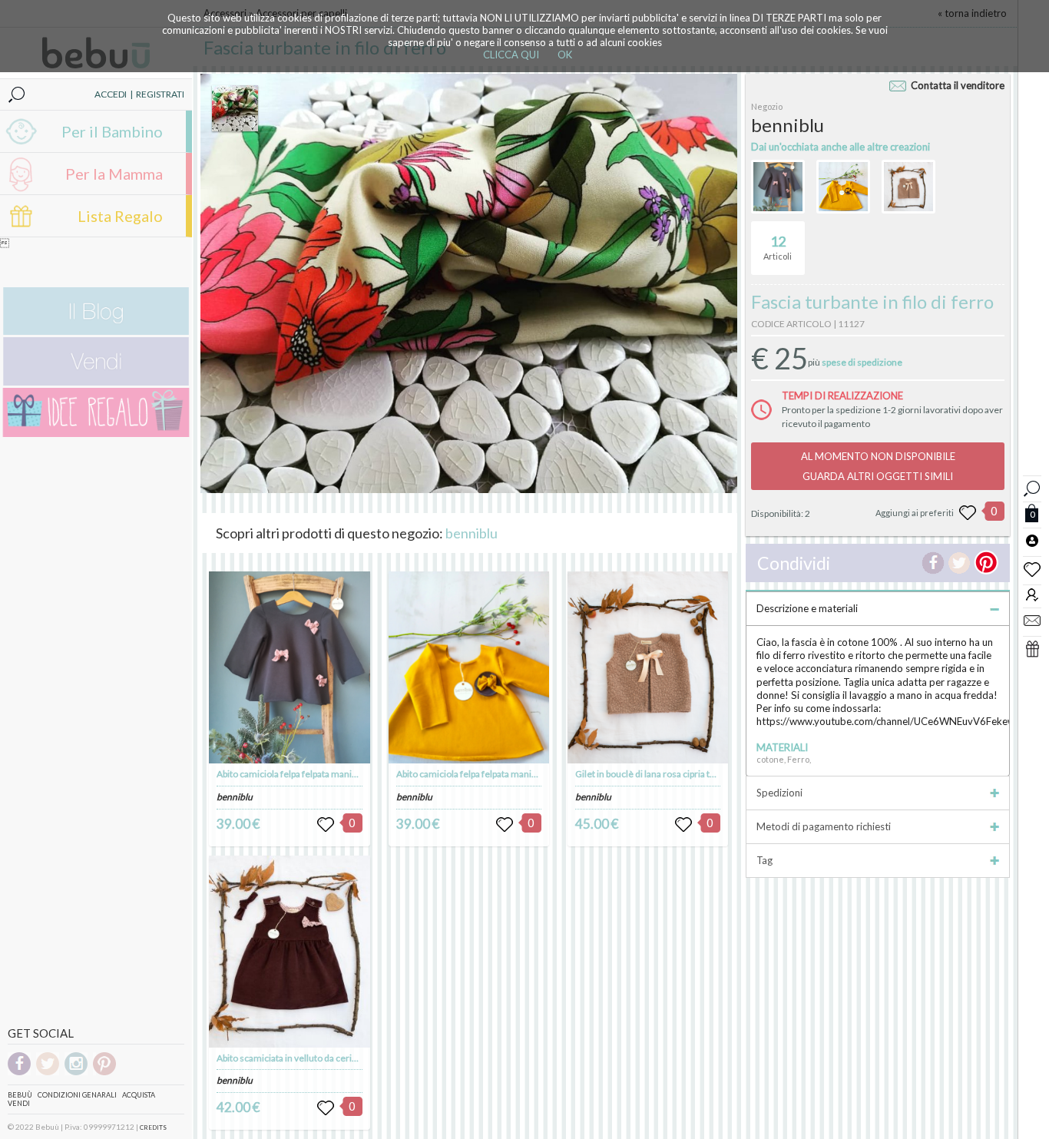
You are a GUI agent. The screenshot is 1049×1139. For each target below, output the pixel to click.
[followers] (1032, 594)
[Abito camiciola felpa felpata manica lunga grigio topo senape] (289, 667)
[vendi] (96, 382)
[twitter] (47, 1072)
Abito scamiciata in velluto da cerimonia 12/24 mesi (321, 1058)
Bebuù (20, 1095)
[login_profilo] (1032, 540)
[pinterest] (104, 1072)
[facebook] (19, 1072)
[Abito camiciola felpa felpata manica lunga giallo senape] (469, 667)
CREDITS (153, 1127)
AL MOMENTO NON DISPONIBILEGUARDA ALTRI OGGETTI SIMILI (878, 466)
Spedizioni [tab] (779, 792)
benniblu (471, 533)
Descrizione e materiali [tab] (807, 608)
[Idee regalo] (96, 433)
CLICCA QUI (511, 54)
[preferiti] (1032, 568)
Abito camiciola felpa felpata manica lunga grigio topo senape (339, 774)
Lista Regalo (120, 216)
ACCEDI (110, 94)
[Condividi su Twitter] (959, 562)
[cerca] (1032, 486)
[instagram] (76, 1072)
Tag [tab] (764, 860)
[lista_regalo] (1032, 648)
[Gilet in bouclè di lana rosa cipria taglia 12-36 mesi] (648, 667)
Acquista (138, 1095)
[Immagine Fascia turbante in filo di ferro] (235, 108)
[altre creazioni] (778, 187)
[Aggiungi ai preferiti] (968, 513)
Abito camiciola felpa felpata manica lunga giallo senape (507, 774)
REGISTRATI (160, 94)
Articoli (777, 247)
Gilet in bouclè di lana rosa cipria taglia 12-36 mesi (675, 774)
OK (565, 54)
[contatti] (1032, 620)
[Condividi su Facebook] (933, 562)
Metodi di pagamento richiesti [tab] (823, 826)
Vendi (19, 1103)
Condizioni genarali (77, 1095)
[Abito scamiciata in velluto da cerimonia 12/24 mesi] (289, 952)
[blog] (96, 331)
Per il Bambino (112, 131)
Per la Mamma (114, 173)
